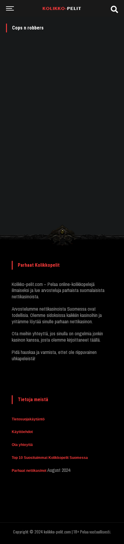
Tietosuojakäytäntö (28, 419)
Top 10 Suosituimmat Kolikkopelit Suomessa (50, 458)
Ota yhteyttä (22, 445)
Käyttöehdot (22, 432)
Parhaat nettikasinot (29, 471)
